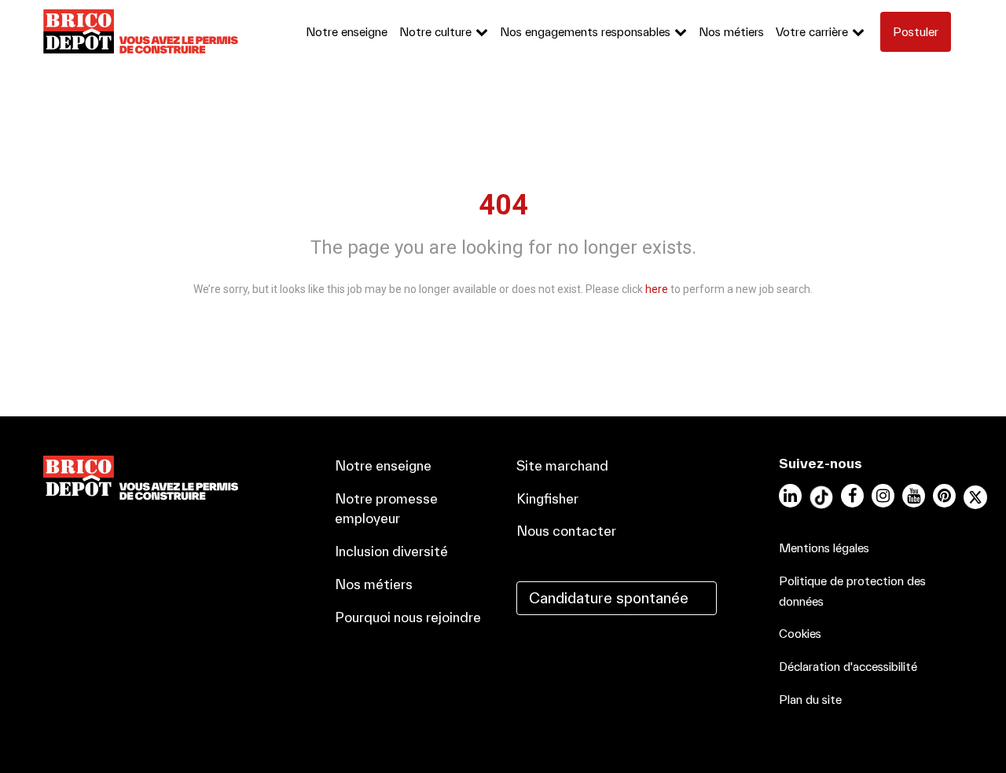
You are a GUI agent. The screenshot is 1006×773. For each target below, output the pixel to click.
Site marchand (562, 465)
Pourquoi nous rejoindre (408, 617)
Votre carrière (812, 31)
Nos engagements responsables (585, 31)
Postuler (915, 31)
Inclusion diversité (391, 551)
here (656, 289)
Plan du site (810, 699)
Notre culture (435, 31)
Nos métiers (731, 31)
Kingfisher (547, 498)
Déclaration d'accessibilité (848, 666)
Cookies (800, 633)
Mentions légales (824, 548)
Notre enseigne (346, 31)
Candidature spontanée (608, 597)
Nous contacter (566, 530)
